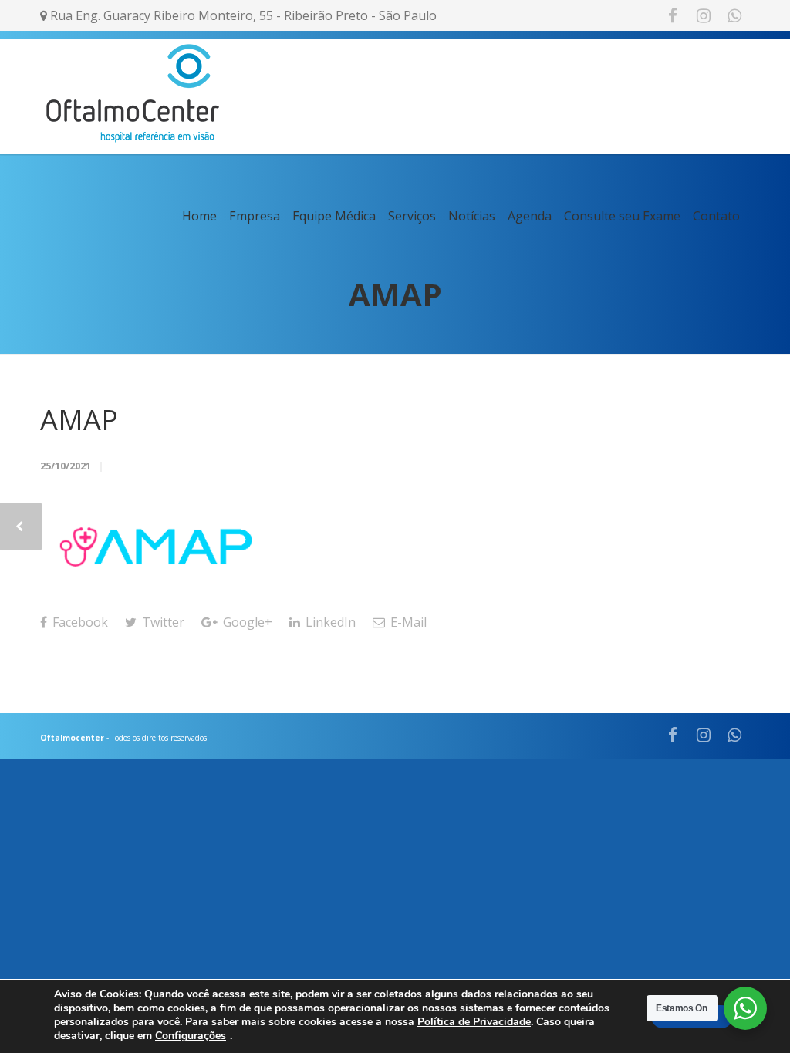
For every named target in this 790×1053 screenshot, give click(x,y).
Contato (716, 215)
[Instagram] (703, 15)
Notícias (471, 215)
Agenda (530, 215)
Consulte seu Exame (622, 215)
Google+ (246, 622)
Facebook (78, 622)
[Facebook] (672, 15)
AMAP (79, 420)
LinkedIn (329, 622)
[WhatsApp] (734, 15)
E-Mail (407, 622)
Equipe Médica (334, 215)
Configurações (190, 1036)
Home (199, 215)
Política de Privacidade (474, 1021)
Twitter (161, 622)
